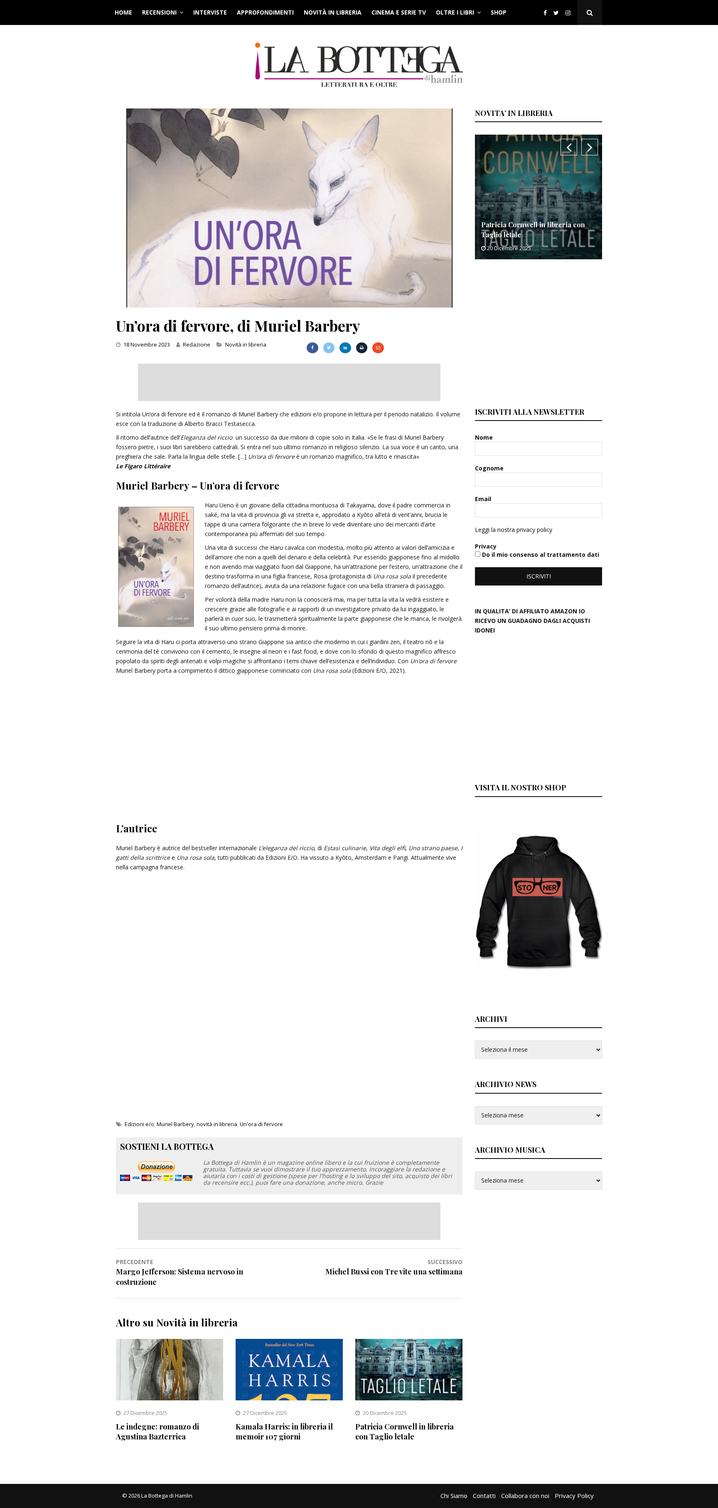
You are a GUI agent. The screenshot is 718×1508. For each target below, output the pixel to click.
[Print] (361, 347)
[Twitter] (556, 13)
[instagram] (569, 13)
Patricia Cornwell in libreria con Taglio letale (404, 1431)
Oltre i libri (455, 12)
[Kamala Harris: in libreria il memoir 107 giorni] (289, 1398)
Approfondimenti (265, 12)
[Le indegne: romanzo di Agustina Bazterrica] (169, 1398)
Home (123, 12)
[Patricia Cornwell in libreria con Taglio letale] (408, 1398)
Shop (499, 12)
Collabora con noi (525, 1495)
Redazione (196, 344)
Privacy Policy (574, 1495)
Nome (484, 437)
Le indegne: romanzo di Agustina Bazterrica (157, 1431)
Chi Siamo (453, 1495)
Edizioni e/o (139, 1124)
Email (484, 499)
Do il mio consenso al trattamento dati (539, 554)
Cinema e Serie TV (398, 12)
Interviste (210, 12)
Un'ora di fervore (261, 1124)
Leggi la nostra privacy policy (513, 530)
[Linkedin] (345, 347)
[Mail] (378, 347)
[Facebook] (545, 13)
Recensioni (159, 12)
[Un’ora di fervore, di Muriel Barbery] (289, 305)
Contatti (484, 1495)
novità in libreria (217, 1124)
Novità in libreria (332, 12)
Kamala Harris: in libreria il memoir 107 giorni (284, 1431)
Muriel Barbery (175, 1124)
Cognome (490, 468)
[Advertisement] (289, 382)
